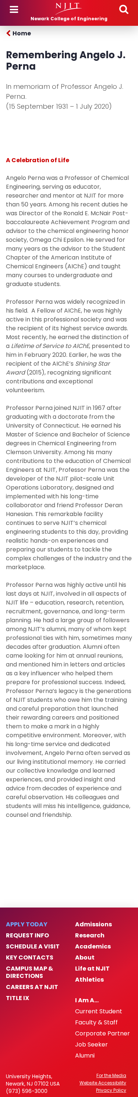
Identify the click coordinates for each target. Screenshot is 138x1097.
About (85, 957)
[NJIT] (69, 9)
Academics (93, 946)
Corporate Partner (102, 1033)
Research (90, 935)
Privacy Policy (111, 1090)
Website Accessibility (102, 1083)
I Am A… (87, 1000)
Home (22, 33)
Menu (14, 9)
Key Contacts (29, 957)
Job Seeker (91, 1044)
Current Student (98, 1011)
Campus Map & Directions (29, 972)
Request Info (27, 935)
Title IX (17, 998)
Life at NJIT (92, 968)
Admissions (93, 924)
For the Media (111, 1076)
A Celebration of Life (37, 160)
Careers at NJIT (32, 987)
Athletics (89, 979)
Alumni (85, 1055)
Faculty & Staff (96, 1022)
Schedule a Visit (33, 946)
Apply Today (26, 924)
